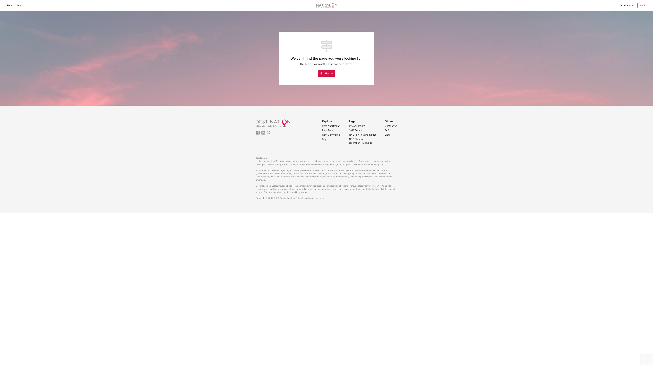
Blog (387, 134)
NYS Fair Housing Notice (362, 134)
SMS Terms (355, 130)
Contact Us (391, 125)
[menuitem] (9, 5)
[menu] (111, 5)
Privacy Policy (357, 125)
